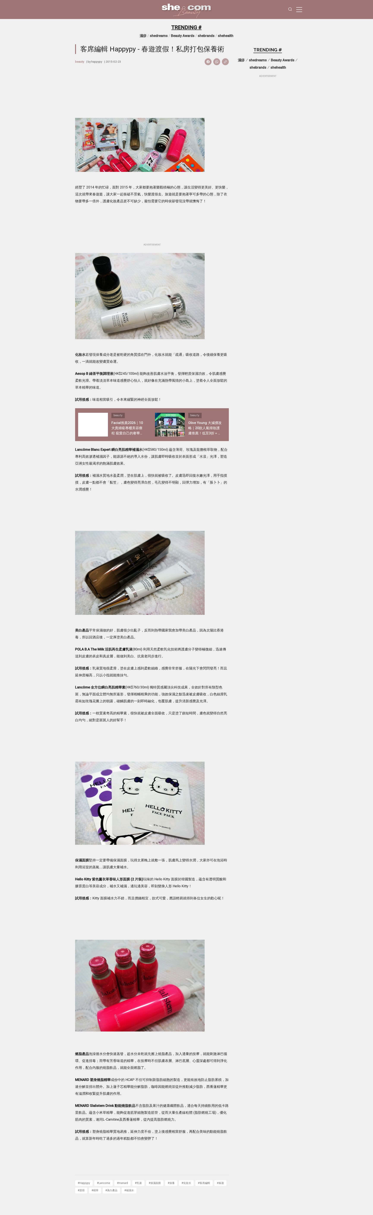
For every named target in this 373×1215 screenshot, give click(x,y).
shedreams (159, 36)
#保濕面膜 (155, 1183)
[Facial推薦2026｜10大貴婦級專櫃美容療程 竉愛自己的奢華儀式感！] (93, 425)
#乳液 (138, 1183)
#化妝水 (186, 1183)
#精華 (95, 1190)
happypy (96, 61)
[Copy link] (225, 61)
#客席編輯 (204, 1183)
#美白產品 (111, 1190)
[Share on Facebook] (208, 61)
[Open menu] (299, 9)
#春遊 (220, 1183)
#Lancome (103, 1183)
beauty (79, 61)
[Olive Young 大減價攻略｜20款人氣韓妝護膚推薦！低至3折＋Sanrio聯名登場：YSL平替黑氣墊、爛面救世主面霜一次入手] (170, 425)
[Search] (290, 9)
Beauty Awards (182, 36)
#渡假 (81, 1190)
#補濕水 (129, 1190)
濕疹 (143, 36)
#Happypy (84, 1183)
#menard (122, 1183)
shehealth (225, 36)
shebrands (206, 36)
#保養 (171, 1183)
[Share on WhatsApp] (216, 61)
